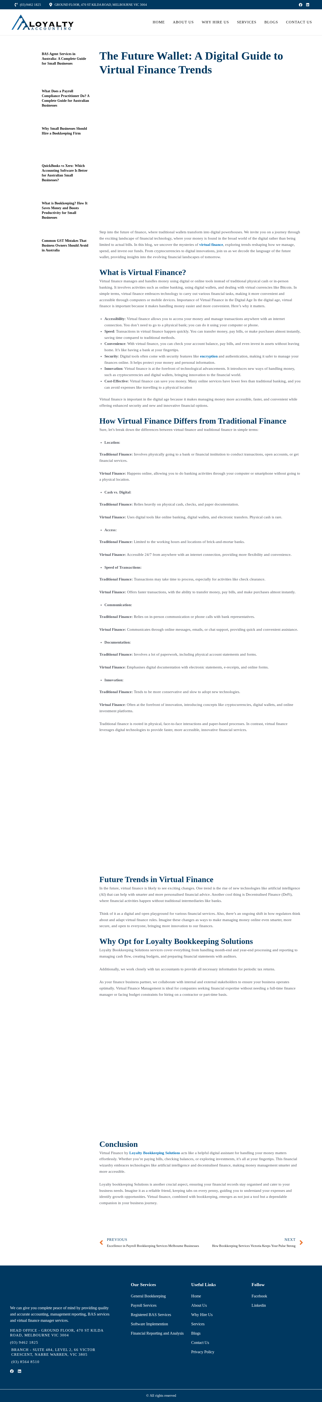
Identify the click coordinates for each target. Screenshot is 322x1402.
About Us (183, 22)
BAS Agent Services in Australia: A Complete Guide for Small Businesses (64, 58)
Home (159, 22)
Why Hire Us (215, 22)
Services (246, 22)
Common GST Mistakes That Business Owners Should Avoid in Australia (65, 245)
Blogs (271, 22)
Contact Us (299, 22)
